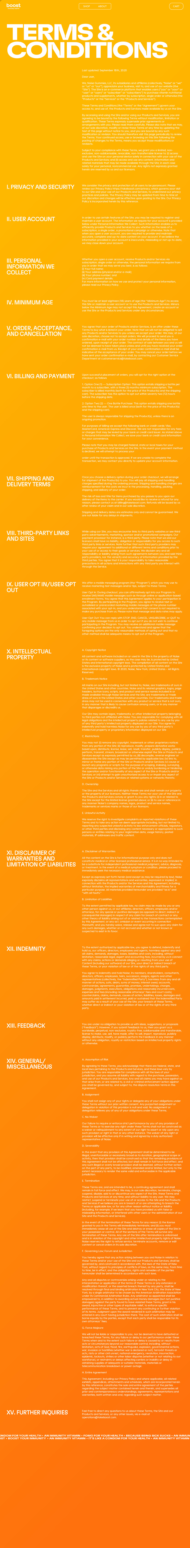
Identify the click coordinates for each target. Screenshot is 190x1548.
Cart (176, 6)
